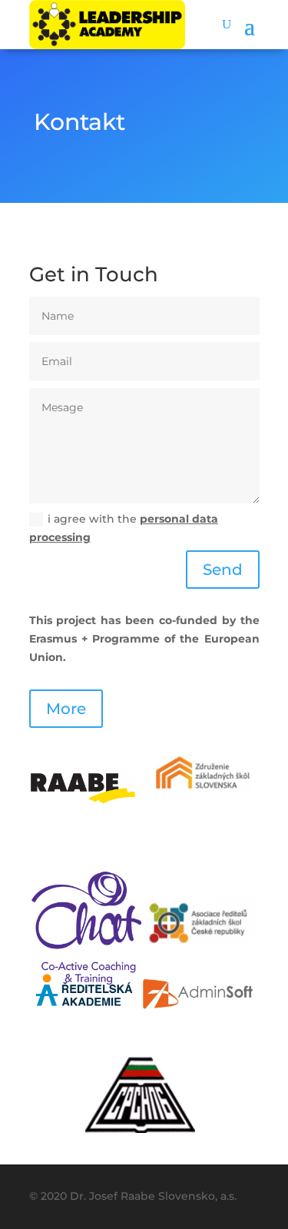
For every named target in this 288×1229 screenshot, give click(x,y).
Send (223, 569)
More (66, 708)
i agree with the (123, 528)
